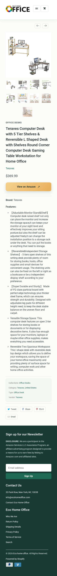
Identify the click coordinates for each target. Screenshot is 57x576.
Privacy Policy (12, 532)
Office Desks (14, 122)
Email (13, 417)
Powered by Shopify (15, 559)
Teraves (10, 168)
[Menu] (36, 8)
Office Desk (19, 392)
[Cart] (44, 8)
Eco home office (20, 553)
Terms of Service (13, 537)
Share (27, 409)
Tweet (13, 409)
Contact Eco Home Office (17, 502)
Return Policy (12, 521)
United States (30, 388)
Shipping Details (13, 527)
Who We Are (11, 516)
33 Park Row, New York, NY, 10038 (22, 492)
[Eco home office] (18, 11)
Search (9, 542)
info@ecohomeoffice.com (18, 497)
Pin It (41, 409)
